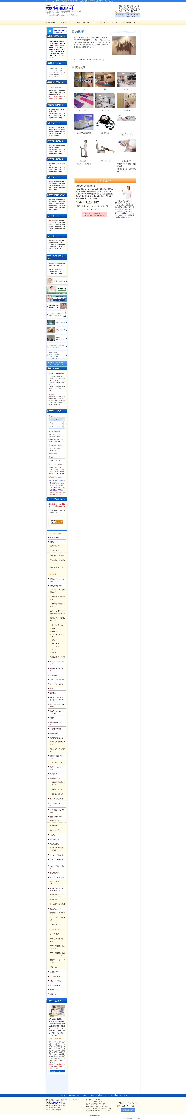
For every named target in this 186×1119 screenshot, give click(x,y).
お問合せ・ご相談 (129, 22)
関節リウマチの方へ (83, 22)
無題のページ (54, 990)
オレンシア (55, 652)
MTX (53, 628)
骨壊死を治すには (56, 762)
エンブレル (55, 643)
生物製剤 (55, 631)
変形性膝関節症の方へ (57, 738)
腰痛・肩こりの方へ (56, 817)
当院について (66, 22)
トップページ (52, 22)
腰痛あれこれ (54, 820)
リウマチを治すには (56, 625)
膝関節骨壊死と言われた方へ (57, 757)
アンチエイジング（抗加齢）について (57, 890)
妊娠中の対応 (54, 733)
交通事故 (53, 693)
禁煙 (53, 640)
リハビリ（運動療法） (57, 855)
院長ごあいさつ (55, 546)
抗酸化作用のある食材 (57, 904)
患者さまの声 (54, 972)
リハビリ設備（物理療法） (57, 867)
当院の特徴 (71, 1095)
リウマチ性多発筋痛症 (57, 679)
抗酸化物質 (54, 899)
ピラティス (54, 967)
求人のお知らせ (55, 985)
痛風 (51, 688)
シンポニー (55, 649)
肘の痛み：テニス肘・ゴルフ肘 (57, 712)
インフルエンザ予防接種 (57, 804)
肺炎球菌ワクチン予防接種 (57, 811)
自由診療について (56, 909)
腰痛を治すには (55, 825)
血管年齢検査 (54, 894)
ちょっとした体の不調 (57, 877)
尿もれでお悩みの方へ (57, 799)
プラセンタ (54, 924)
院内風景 (53, 574)
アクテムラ (55, 646)
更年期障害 (53, 774)
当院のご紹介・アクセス (107, 1095)
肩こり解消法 (54, 830)
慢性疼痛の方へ (55, 873)
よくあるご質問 (102, 22)
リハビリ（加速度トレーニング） (57, 860)
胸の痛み (53, 835)
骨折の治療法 (54, 844)
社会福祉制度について (57, 657)
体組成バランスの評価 (57, 913)
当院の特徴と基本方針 (57, 555)
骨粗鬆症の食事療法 (56, 789)
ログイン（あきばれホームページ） (131, 1118)
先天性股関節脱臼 (56, 729)
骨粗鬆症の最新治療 (56, 794)
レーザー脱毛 (54, 934)
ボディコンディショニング (57, 663)
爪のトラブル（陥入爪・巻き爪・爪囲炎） (57, 699)
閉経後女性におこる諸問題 (57, 768)
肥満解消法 (53, 675)
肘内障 (52, 718)
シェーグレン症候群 (56, 684)
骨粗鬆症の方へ (55, 778)
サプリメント (54, 929)
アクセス (116, 22)
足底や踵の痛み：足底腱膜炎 (57, 705)
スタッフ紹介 (54, 550)
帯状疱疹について (56, 839)
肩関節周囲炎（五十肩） (56, 723)
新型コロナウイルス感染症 (57, 580)
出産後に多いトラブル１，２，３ (57, 670)
